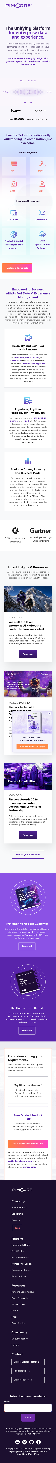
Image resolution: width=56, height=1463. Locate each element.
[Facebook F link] (17, 1442)
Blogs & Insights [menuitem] (19, 1298)
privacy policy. (29, 1167)
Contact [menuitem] (17, 1354)
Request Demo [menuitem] (21, 1371)
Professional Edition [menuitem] (21, 1263)
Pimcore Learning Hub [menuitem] (22, 1291)
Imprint (12, 1451)
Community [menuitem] (19, 1332)
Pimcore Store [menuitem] (18, 1276)
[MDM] (42, 166)
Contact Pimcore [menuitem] (21, 1380)
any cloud (38, 418)
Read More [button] (28, 654)
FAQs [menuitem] (14, 1317)
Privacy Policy (33, 1434)
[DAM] (14, 187)
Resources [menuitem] (18, 1285)
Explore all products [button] (17, 267)
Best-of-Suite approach (34, 363)
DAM (27, 357)
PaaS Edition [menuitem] (17, 1251)
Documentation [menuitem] (19, 1338)
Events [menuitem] (14, 1310)
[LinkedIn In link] (38, 1442)
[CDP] (42, 187)
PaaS (26, 421)
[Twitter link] (24, 1442)
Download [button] (27, 946)
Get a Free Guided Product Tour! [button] (28, 1143)
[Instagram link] (31, 1442)
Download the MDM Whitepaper (32, 747)
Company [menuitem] (18, 1201)
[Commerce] (42, 216)
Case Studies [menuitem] (18, 1323)
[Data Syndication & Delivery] (42, 241)
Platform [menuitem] (17, 1238)
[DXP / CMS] (14, 216)
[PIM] (14, 166)
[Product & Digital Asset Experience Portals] (14, 241)
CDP (32, 357)
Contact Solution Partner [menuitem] (25, 1362)
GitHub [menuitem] (15, 1345)
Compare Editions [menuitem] (20, 1245)
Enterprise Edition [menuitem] (20, 1257)
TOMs (36, 1454)
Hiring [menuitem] (17, 1228)
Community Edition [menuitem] (21, 1270)
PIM (17, 357)
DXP (37, 357)
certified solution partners (20, 1161)
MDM (22, 357)
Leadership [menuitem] (17, 1213)
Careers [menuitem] (15, 1220)
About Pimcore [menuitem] (19, 1207)
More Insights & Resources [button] (28, 854)
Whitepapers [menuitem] (18, 1304)
